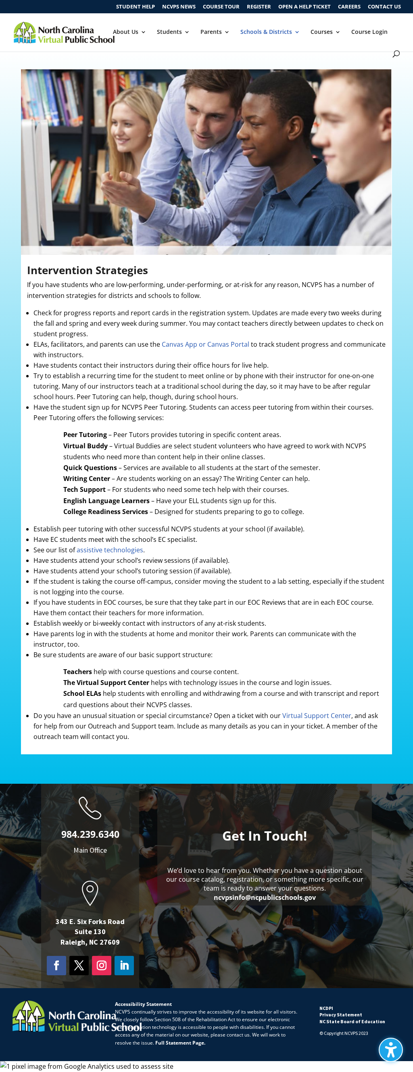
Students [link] (169, 32)
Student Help (135, 7)
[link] (64, 31)
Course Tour (221, 7)
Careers (349, 7)
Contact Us (384, 7)
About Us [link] (125, 32)
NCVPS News (179, 7)
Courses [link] (322, 32)
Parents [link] (211, 32)
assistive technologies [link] (110, 549)
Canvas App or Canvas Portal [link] (205, 344)
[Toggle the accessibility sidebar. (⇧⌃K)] (391, 1050)
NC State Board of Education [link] (352, 1021)
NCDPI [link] (326, 1008)
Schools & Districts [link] (266, 32)
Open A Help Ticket (304, 7)
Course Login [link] (369, 32)
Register (259, 7)
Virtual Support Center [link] (316, 715)
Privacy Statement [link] (340, 1015)
